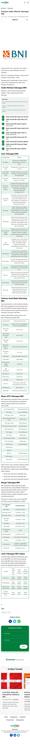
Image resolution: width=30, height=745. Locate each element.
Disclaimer (23, 717)
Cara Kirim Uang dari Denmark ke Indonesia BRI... (11, 694)
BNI (12, 68)
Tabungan (10, 8)
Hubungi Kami (20, 720)
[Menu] (28, 2)
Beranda (3, 8)
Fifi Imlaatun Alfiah (12, 16)
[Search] (25, 2)
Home (6, 717)
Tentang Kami (14, 717)
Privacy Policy (10, 720)
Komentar (15, 699)
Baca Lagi (5, 708)
